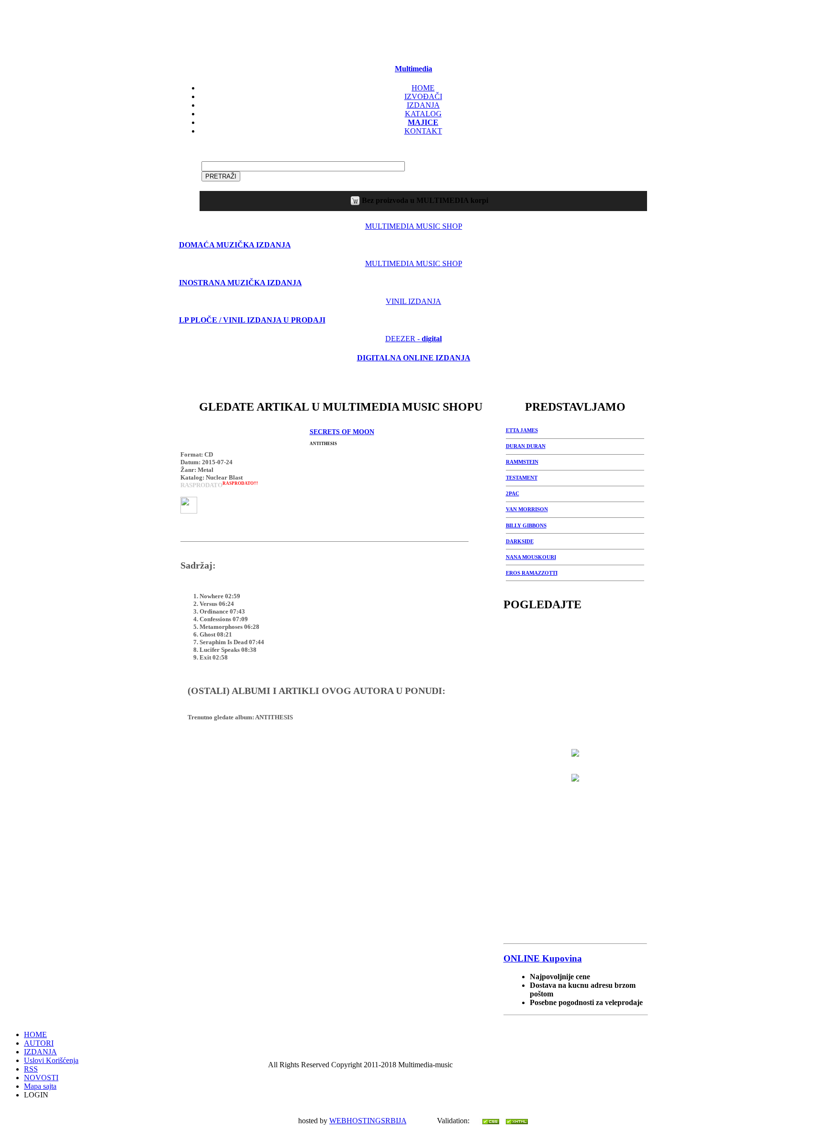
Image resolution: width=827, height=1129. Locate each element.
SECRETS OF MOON (342, 432)
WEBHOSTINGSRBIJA (367, 1121)
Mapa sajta (40, 1086)
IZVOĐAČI (423, 96)
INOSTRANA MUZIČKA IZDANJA (240, 283)
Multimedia (413, 69)
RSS (31, 1069)
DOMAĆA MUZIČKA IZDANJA (235, 245)
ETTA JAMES (522, 430)
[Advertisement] (413, 29)
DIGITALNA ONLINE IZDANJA (413, 358)
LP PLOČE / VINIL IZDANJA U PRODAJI (252, 320)
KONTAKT (423, 131)
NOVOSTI (41, 1077)
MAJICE (423, 122)
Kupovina (542, 958)
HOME (423, 88)
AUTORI (39, 1043)
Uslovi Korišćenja (51, 1060)
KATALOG (423, 114)
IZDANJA (423, 105)
